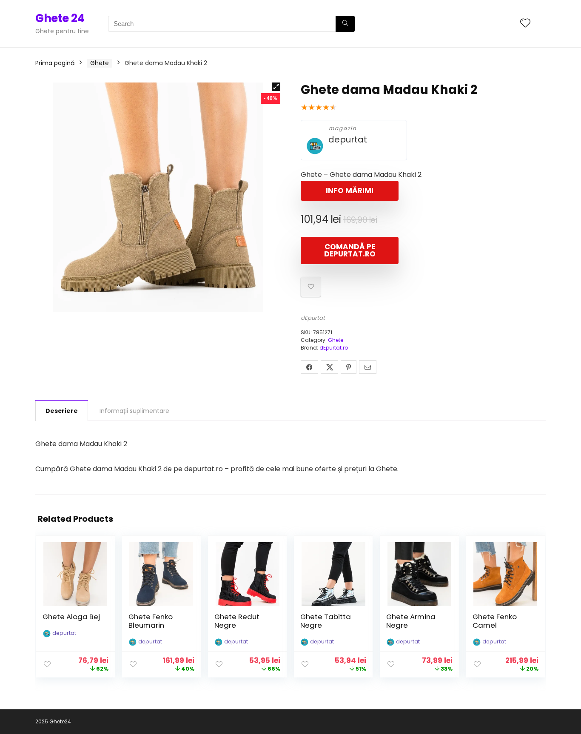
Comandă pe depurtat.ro (350, 250)
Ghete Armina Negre (411, 621)
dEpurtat (313, 318)
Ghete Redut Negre (236, 621)
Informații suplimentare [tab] (134, 411)
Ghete (99, 63)
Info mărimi (349, 190)
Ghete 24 (59, 18)
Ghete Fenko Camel (495, 621)
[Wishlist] (525, 24)
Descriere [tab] (62, 411)
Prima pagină (54, 63)
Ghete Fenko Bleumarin (150, 621)
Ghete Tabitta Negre (325, 621)
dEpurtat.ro (333, 347)
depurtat (347, 139)
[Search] (345, 24)
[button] (276, 87)
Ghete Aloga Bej (71, 617)
